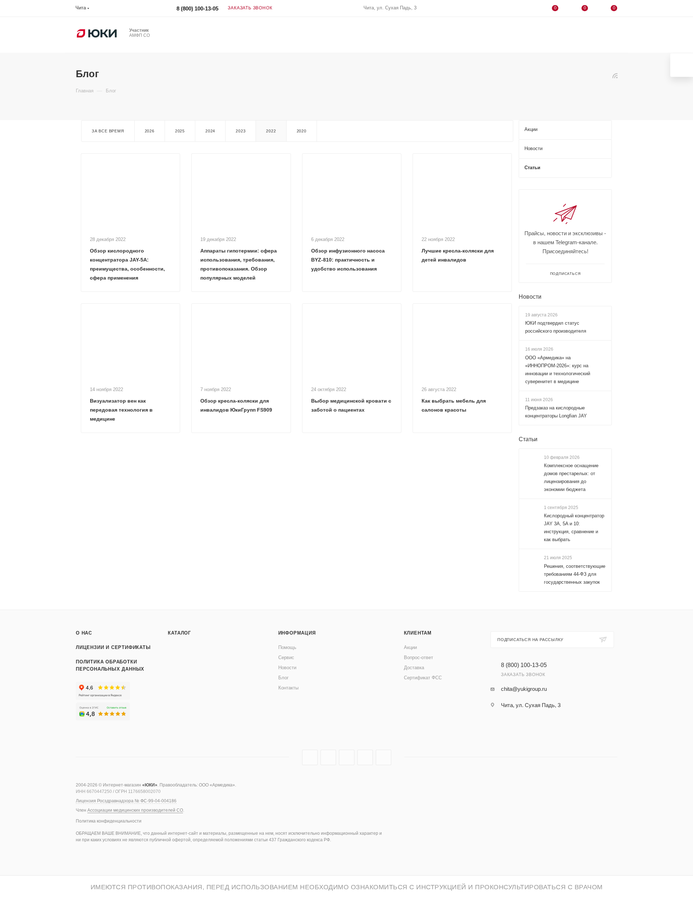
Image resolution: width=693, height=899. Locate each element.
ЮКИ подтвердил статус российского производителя (555, 327)
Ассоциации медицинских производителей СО (135, 810)
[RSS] (615, 76)
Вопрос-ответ (418, 657)
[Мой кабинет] (526, 9)
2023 (240, 131)
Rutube (328, 757)
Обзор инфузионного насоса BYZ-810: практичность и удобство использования (348, 260)
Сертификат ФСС (423, 677)
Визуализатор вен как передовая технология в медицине (121, 410)
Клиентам (418, 633)
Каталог (179, 633)
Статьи (528, 439)
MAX (346, 757)
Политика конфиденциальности (108, 821)
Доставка (414, 667)
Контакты (288, 687)
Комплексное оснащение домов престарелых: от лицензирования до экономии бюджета (571, 477)
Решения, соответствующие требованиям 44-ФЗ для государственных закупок (574, 574)
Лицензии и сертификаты (113, 647)
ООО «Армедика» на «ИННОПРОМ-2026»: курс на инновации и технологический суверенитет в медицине (557, 369)
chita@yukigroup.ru (524, 689)
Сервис (286, 657)
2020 (301, 131)
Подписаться (565, 274)
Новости (530, 297)
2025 (180, 131)
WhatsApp (365, 757)
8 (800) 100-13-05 (197, 8)
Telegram (310, 757)
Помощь (287, 647)
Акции (410, 647)
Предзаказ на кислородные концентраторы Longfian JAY (556, 411)
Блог (283, 677)
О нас (84, 633)
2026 (149, 131)
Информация (297, 633)
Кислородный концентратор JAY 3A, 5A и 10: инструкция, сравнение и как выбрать (574, 527)
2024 (210, 131)
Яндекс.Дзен (383, 757)
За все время (108, 131)
